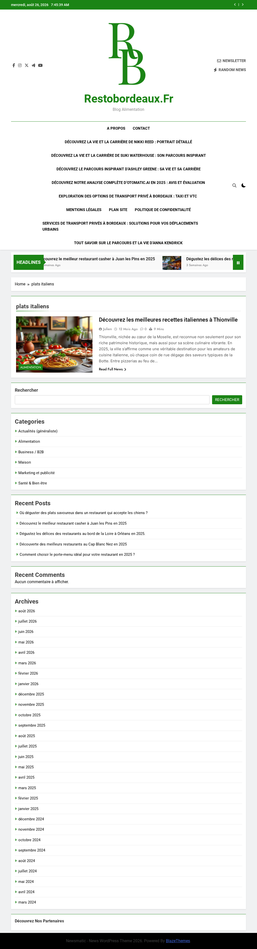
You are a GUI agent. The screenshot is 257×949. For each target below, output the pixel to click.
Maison (24, 462)
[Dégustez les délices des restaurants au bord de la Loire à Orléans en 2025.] (159, 265)
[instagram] (20, 66)
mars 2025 (27, 788)
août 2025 (26, 736)
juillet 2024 (27, 871)
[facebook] (14, 66)
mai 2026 (26, 642)
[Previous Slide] (235, 5)
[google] (33, 66)
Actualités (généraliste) (37, 431)
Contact (141, 128)
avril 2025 (26, 777)
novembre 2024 (31, 829)
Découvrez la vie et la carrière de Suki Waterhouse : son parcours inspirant (128, 155)
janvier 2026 (28, 684)
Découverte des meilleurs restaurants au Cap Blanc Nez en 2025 (73, 544)
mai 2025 (26, 767)
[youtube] (40, 66)
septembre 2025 (31, 725)
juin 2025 (25, 757)
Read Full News (111, 369)
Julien (107, 328)
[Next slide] (242, 5)
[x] (26, 66)
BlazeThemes (178, 940)
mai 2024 (26, 881)
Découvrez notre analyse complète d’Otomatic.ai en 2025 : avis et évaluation (128, 182)
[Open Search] (234, 185)
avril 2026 (26, 652)
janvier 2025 (28, 809)
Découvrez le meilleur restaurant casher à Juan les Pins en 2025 (85, 259)
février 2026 (28, 673)
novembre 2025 (31, 704)
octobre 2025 (29, 715)
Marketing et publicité (36, 473)
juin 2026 (25, 631)
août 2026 (26, 611)
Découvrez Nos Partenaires (39, 921)
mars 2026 (27, 663)
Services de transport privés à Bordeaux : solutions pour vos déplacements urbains (120, 226)
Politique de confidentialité (163, 210)
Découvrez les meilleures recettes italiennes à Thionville (168, 320)
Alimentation (30, 367)
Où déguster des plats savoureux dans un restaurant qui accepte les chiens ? (84, 513)
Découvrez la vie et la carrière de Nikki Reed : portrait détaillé (128, 142)
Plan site (118, 210)
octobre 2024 (29, 840)
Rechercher (26, 390)
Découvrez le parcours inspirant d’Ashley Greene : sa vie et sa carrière (128, 169)
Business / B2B (31, 452)
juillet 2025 (27, 746)
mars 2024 (27, 902)
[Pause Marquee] (238, 262)
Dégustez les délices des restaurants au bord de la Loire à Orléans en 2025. (82, 533)
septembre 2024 (31, 850)
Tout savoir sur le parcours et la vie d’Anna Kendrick (128, 243)
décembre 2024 (31, 819)
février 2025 (28, 798)
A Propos (116, 128)
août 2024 (26, 861)
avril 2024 (26, 892)
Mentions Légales (83, 210)
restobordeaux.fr (128, 98)
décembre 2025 (31, 694)
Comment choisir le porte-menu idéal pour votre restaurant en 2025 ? (77, 554)
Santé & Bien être (32, 483)
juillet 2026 (27, 621)
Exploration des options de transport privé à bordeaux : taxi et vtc (128, 196)
